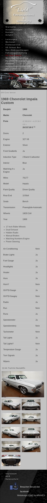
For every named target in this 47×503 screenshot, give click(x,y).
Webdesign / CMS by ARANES (31, 495)
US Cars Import (8, 93)
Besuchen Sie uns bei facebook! (30, 489)
